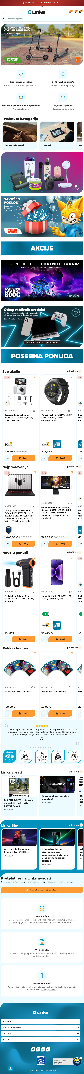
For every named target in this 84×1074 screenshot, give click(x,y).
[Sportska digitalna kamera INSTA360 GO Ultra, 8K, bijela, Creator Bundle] (20, 419)
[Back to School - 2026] (42, 44)
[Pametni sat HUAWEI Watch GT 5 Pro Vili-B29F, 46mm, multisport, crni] (57, 419)
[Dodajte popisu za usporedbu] (8, 458)
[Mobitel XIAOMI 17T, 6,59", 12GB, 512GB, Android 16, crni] (57, 600)
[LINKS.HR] (10, 1068)
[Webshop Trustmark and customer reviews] (41, 1060)
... (42, 737)
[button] (31, 747)
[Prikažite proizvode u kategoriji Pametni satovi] (20, 135)
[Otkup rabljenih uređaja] (42, 326)
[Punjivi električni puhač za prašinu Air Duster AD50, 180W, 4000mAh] (20, 600)
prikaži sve (72, 371)
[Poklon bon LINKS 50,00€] (57, 684)
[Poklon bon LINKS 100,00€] (20, 684)
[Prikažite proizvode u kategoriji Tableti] (57, 135)
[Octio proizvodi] (42, 172)
